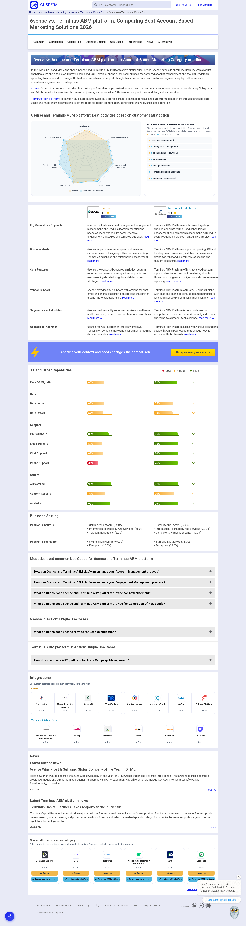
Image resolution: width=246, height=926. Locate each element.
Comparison (56, 41)
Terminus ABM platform (93, 12)
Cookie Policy (83, 905)
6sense (73, 12)
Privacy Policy (43, 905)
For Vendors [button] (205, 4)
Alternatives (165, 41)
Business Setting (96, 41)
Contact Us (110, 905)
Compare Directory (151, 905)
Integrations (135, 41)
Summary (38, 41)
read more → (95, 260)
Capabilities (74, 41)
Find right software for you (222, 899)
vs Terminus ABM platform (44, 879)
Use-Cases (116, 41)
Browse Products (129, 905)
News (150, 41)
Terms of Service (63, 905)
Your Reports (183, 4)
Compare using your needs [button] (193, 352)
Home (32, 12)
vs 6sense (44, 873)
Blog (97, 905)
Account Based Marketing (52, 12)
